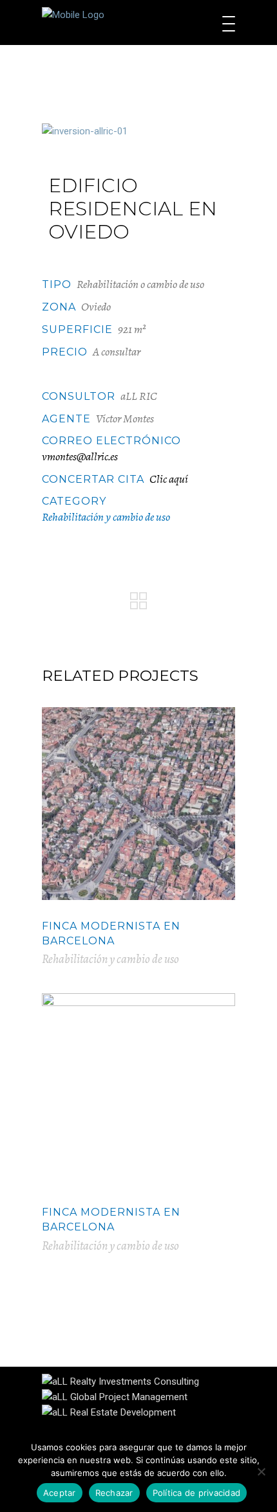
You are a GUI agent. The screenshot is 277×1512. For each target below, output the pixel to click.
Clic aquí (168, 479)
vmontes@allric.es (80, 456)
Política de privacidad (197, 1493)
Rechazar (114, 1493)
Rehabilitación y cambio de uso (106, 517)
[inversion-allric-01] (138, 131)
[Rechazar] (260, 1471)
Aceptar (59, 1493)
